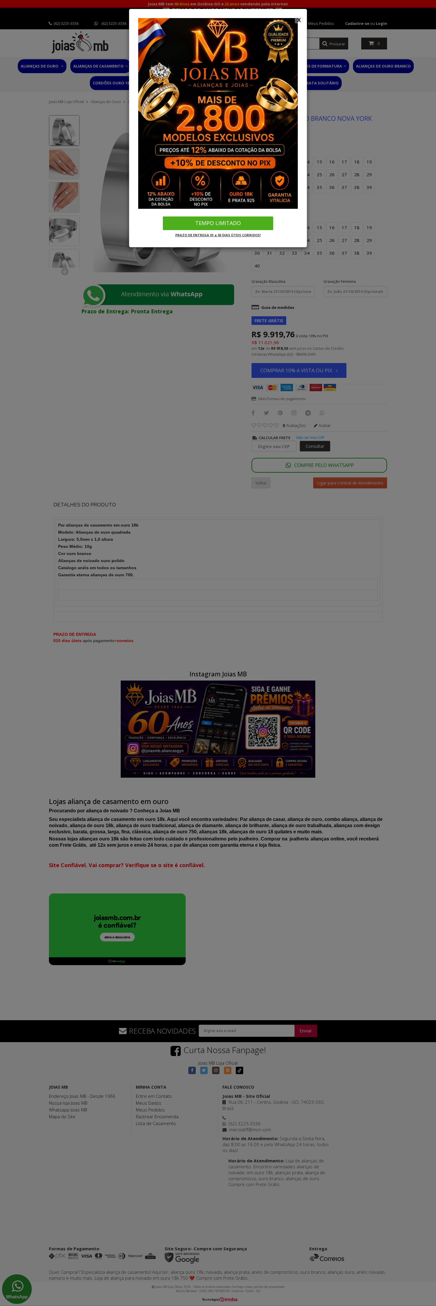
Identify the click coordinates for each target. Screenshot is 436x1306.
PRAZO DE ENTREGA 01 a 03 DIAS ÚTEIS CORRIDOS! (218, 235)
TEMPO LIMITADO (218, 223)
